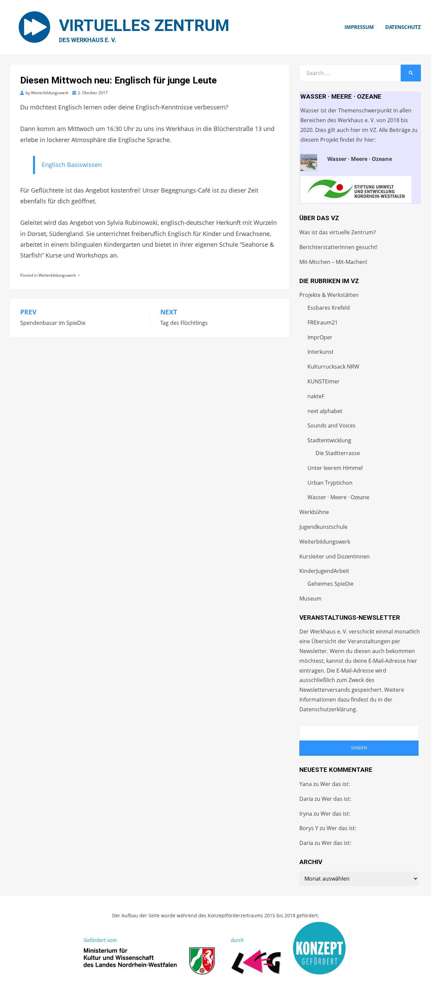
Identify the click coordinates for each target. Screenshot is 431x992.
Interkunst (320, 351)
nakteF (315, 396)
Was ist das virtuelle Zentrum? (337, 232)
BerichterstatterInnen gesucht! (338, 247)
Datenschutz (403, 27)
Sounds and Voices (331, 425)
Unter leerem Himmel (335, 468)
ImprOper (319, 337)
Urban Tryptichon (330, 482)
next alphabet (324, 411)
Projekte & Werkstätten (329, 295)
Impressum (359, 27)
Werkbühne (314, 512)
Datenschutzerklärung (327, 709)
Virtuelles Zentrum (144, 25)
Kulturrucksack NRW (333, 366)
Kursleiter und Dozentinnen (334, 556)
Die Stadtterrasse (338, 453)
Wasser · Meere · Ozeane (338, 497)
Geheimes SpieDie (330, 583)
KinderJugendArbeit (324, 571)
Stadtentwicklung (329, 440)
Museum (310, 598)
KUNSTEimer (323, 381)
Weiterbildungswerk (57, 275)
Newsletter (313, 651)
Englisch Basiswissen (72, 165)
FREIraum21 (322, 322)
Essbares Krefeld (328, 307)
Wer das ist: (335, 784)
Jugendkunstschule (323, 527)
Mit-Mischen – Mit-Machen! (333, 262)
